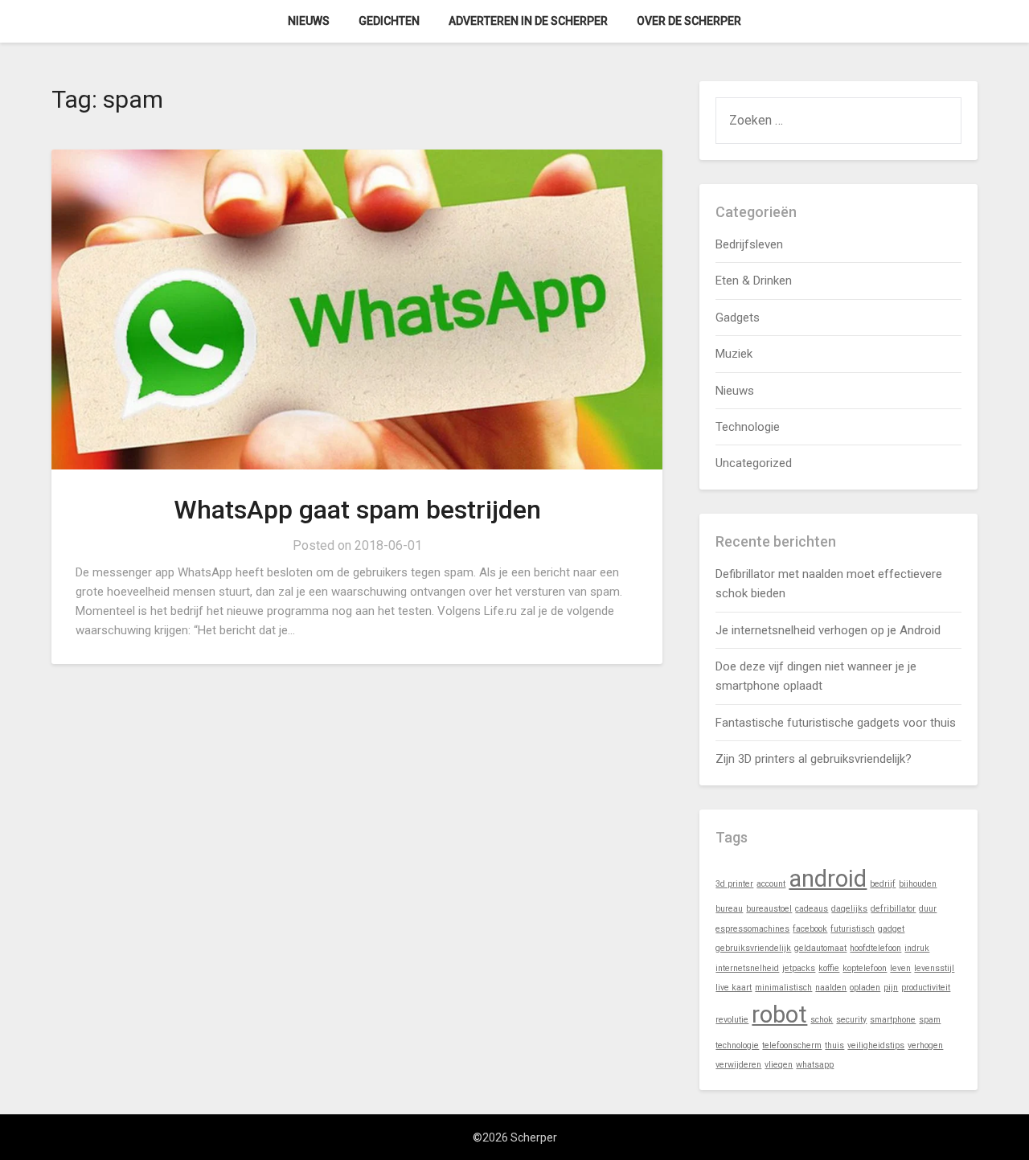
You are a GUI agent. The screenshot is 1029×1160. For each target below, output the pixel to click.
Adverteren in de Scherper (528, 20)
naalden (831, 987)
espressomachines (752, 929)
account (770, 884)
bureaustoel (769, 909)
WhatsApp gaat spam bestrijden (357, 509)
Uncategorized (753, 463)
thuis (834, 1045)
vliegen (779, 1065)
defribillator (893, 909)
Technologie (747, 427)
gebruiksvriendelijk (753, 948)
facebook (810, 929)
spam (930, 1019)
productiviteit (925, 987)
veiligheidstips (875, 1045)
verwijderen (738, 1065)
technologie (737, 1045)
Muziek (733, 353)
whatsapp (815, 1065)
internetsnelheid (747, 968)
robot (779, 1014)
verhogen (925, 1045)
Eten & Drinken (753, 280)
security (851, 1019)
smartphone (893, 1019)
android (828, 878)
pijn (890, 987)
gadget (891, 929)
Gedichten (389, 20)
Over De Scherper (689, 20)
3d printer (734, 884)
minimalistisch (783, 987)
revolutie (731, 1019)
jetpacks (798, 968)
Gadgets (737, 317)
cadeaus (811, 909)
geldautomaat (820, 948)
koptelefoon (864, 968)
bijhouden (918, 884)
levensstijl (934, 968)
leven (900, 968)
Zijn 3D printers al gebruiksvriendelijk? (813, 759)
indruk (916, 948)
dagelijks (849, 909)
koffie (828, 968)
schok (821, 1019)
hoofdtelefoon (875, 948)
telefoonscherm (792, 1045)
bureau (729, 909)
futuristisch (852, 929)
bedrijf (883, 884)
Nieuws (309, 20)
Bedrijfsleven (749, 244)
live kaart (733, 987)
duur (928, 909)
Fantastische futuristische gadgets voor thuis (835, 722)
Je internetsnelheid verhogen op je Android (828, 630)
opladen (865, 987)
